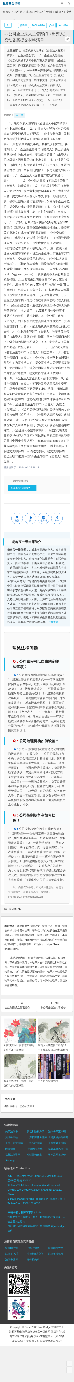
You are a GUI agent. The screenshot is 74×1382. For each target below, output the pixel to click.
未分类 (18, 11)
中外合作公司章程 (48, 1080)
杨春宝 (23, 25)
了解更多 (53, 622)
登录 (32, 1106)
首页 (8, 11)
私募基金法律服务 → (22, 488)
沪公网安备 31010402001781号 (44, 1340)
